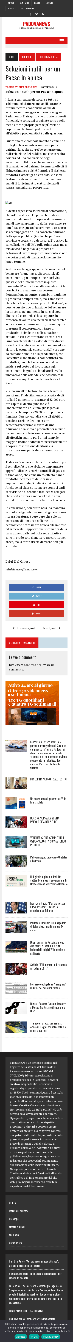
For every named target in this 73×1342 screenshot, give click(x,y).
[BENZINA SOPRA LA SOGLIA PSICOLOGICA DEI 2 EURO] (16, 826)
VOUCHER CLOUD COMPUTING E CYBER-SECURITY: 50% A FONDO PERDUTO (48, 841)
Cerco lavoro (15, 1243)
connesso (30, 665)
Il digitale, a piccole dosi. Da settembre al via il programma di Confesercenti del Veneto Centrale (49, 880)
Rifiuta (34, 1336)
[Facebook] (30, 14)
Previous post (25, 628)
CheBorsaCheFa (28, 87)
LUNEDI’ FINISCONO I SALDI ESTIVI (48, 779)
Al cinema (14, 1235)
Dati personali (28, 8)
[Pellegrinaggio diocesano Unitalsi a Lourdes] (16, 865)
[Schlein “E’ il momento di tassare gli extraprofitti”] (16, 972)
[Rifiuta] (68, 1331)
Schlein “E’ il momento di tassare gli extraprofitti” (48, 967)
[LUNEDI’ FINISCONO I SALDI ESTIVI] (16, 787)
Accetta (20, 1336)
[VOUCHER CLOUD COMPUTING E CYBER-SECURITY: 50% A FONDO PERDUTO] (16, 845)
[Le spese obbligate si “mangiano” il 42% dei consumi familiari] (16, 992)
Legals (37, 2)
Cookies (49, 2)
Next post (50, 628)
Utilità (12, 1203)
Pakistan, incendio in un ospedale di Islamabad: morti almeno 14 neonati (48, 926)
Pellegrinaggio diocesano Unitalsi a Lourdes (48, 859)
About (11, 2)
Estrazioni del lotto (19, 1211)
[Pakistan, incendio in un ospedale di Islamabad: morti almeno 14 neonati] (16, 930)
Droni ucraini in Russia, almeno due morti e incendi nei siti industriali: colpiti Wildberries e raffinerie (47, 948)
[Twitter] (36, 14)
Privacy (12, 8)
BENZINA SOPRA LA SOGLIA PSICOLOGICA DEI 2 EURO (44, 820)
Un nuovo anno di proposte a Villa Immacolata (48, 801)
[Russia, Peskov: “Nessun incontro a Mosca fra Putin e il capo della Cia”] (16, 1011)
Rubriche (27, 57)
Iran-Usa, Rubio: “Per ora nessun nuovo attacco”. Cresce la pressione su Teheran (47, 907)
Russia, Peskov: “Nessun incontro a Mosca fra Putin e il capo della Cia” (48, 1007)
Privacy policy (51, 1336)
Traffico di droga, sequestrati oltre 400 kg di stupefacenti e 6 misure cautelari (48, 1027)
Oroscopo (14, 1219)
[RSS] (43, 14)
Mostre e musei (17, 1227)
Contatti (24, 2)
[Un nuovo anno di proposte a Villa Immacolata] (16, 806)
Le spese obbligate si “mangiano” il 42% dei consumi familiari (48, 986)
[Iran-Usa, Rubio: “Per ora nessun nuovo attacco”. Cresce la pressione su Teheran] (16, 911)
